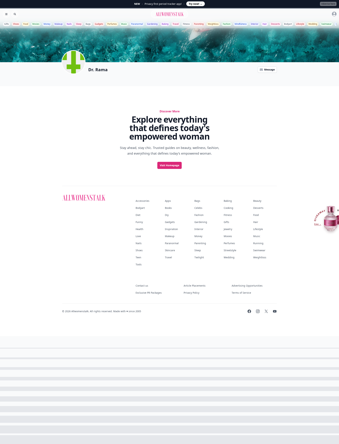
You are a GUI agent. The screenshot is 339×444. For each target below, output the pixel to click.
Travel (176, 23)
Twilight (199, 257)
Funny (139, 222)
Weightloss (213, 23)
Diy (167, 215)
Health (139, 229)
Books (168, 208)
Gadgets (99, 23)
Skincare (170, 250)
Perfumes (112, 23)
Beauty (257, 200)
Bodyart (288, 23)
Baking (165, 23)
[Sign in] (334, 14)
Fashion (226, 23)
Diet (138, 215)
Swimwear (326, 23)
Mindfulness (241, 23)
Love (138, 236)
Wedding (312, 23)
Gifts (6, 23)
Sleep (78, 23)
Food (25, 23)
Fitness (186, 23)
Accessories (142, 200)
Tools (139, 264)
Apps (168, 200)
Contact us (142, 285)
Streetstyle (230, 250)
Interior (254, 23)
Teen (138, 257)
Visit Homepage (169, 165)
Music (124, 23)
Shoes (16, 23)
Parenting (199, 23)
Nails (69, 23)
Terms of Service (241, 292)
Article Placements (195, 285)
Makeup (59, 23)
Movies (35, 23)
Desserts (275, 23)
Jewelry (228, 229)
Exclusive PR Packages (149, 292)
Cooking (228, 208)
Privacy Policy (191, 292)
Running (258, 243)
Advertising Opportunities (247, 285)
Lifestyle (300, 23)
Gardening (152, 23)
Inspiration (171, 229)
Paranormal (137, 23)
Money (47, 23)
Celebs (198, 208)
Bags (88, 23)
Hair (265, 23)
